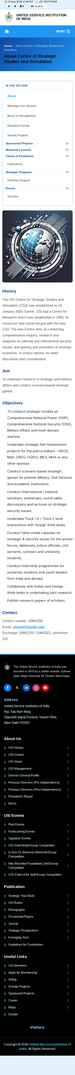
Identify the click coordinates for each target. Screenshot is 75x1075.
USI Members (17, 965)
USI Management (19, 768)
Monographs (16, 909)
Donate (13, 1014)
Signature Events (19, 838)
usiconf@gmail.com (29, 627)
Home (8, 45)
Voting (12, 979)
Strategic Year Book (21, 895)
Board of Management (21, 115)
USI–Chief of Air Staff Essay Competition (35, 874)
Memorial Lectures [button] (18, 149)
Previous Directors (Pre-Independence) (34, 782)
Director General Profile (23, 775)
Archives (12, 196)
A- (9, 6)
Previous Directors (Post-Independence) (34, 789)
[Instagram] (36, 687)
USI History (16, 747)
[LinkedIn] (26, 687)
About (11, 96)
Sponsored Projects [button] (19, 143)
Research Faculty (18, 125)
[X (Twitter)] (17, 687)
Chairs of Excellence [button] (20, 156)
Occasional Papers (20, 916)
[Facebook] (7, 687)
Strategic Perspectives (23, 930)
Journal (13, 923)
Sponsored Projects (21, 993)
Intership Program (18, 180)
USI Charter (16, 754)
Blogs (12, 1007)
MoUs (12, 803)
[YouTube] (45, 687)
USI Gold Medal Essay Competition (31, 845)
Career (12, 1000)
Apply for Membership (22, 972)
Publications (15, 164)
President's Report (20, 796)
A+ (22, 6)
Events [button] (10, 188)
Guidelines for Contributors (25, 944)
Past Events (16, 824)
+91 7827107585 (48, 1)
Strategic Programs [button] (19, 172)
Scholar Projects (17, 135)
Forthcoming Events (21, 831)
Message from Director (21, 105)
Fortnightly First (18, 937)
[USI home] (7, 667)
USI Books (15, 902)
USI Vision (15, 761)
